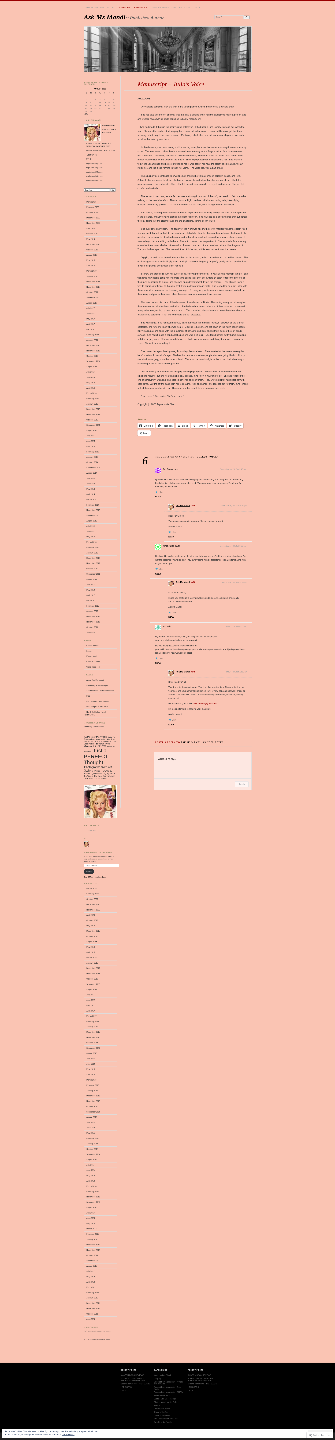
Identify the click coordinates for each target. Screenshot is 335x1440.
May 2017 (90, 319)
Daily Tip (111, 737)
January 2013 (92, 553)
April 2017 (90, 324)
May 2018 (90, 260)
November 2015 (93, 414)
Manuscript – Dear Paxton (99, 8)
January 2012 (92, 611)
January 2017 (92, 340)
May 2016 (90, 382)
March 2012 (91, 600)
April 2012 (90, 595)
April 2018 (90, 266)
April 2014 (90, 494)
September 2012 (93, 574)
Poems (97, 771)
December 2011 (93, 616)
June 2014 (90, 484)
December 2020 (93, 218)
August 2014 (91, 473)
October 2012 (92, 569)
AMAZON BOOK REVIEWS (132, 1375)
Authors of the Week (95, 736)
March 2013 (91, 542)
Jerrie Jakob (168, 546)
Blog (198, 8)
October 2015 (92, 420)
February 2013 (92, 547)
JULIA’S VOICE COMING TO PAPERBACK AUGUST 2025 (133, 1379)
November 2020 (93, 223)
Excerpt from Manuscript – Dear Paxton (167, 1388)
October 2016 (92, 356)
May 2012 (90, 590)
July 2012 (90, 585)
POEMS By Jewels (162, 1409)
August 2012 (91, 579)
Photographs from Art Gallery (98, 768)
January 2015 (92, 457)
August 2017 (91, 303)
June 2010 (90, 632)
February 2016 (92, 398)
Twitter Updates (95, 723)
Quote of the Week (162, 1415)
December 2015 (93, 409)
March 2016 (91, 393)
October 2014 (92, 462)
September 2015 (93, 425)
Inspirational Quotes (94, 163)
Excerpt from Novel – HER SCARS (100, 151)
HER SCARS (91, 155)
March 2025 (91, 202)
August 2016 (91, 367)
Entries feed (91, 656)
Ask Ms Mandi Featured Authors (100, 691)
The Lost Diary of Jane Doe (165, 1419)
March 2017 (91, 329)
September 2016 (93, 361)
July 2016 (90, 372)
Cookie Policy (68, 1434)
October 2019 (92, 234)
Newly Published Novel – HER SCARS (171, 8)
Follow (88, 872)
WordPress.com (93, 667)
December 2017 (93, 281)
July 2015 (90, 436)
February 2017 (92, 335)
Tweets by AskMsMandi (94, 726)
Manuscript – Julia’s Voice (133, 8)
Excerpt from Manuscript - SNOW (97, 745)
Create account (92, 646)
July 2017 (90, 308)
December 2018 (93, 244)
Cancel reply (213, 742)
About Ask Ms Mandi (95, 680)
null (164, 626)
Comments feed (93, 661)
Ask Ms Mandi (104, 17)
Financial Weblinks (162, 1395)
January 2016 (92, 404)
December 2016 (93, 345)
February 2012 (92, 606)
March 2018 (91, 271)
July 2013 (90, 526)
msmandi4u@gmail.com (205, 703)
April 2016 (90, 388)
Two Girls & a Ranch (97, 778)
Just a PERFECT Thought (96, 756)
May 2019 (90, 239)
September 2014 (93, 468)
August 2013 (91, 521)
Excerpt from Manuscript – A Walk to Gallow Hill (168, 1383)
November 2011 (93, 622)
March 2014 (91, 499)
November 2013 (93, 510)
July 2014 (90, 478)
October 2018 (92, 250)
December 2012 (93, 558)
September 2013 (93, 515)
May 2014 (90, 489)
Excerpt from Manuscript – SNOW (168, 1392)
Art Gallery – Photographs (97, 685)
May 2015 (90, 446)
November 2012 (93, 563)
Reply (158, 497)
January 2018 (92, 276)
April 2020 (90, 228)
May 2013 (90, 537)
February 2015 (92, 452)
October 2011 (92, 627)
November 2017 (93, 287)
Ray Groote (168, 469)
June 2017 (90, 313)
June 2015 (90, 441)
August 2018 (91, 255)
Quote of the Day (99, 774)
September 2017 (93, 297)
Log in (88, 651)
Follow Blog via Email (99, 853)
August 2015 (91, 430)
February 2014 (92, 505)
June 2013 (90, 531)
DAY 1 (88, 159)
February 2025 (92, 207)
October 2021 (92, 212)
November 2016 (93, 351)
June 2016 (90, 377)
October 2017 (92, 292)
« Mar (86, 114)
